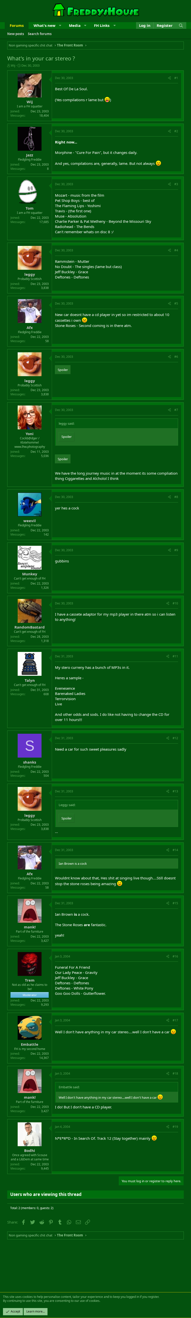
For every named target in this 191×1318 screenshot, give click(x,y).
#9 (176, 550)
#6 (176, 357)
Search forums (39, 34)
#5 (176, 303)
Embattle (29, 1044)
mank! (30, 926)
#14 (175, 850)
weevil (29, 520)
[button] (60, 25)
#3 (176, 184)
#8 (176, 497)
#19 (175, 1127)
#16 (175, 956)
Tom (30, 208)
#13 (175, 791)
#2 (176, 131)
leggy (29, 274)
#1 (176, 78)
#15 (175, 903)
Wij (13, 65)
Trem (30, 980)
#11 (175, 656)
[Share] (169, 78)
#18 (175, 1073)
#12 (175, 738)
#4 (176, 250)
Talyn (30, 680)
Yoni (30, 433)
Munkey (29, 573)
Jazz (29, 154)
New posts (15, 34)
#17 (175, 1020)
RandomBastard (29, 627)
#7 (176, 410)
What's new (44, 25)
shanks (29, 762)
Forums (17, 25)
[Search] (181, 25)
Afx (30, 327)
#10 (175, 603)
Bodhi (29, 1150)
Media (75, 25)
